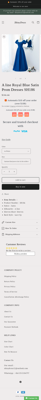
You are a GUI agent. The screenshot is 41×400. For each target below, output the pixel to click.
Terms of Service (10, 292)
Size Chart (8, 341)
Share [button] (6, 194)
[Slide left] (15, 78)
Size (3, 157)
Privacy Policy (9, 286)
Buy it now (20, 187)
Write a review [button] (20, 253)
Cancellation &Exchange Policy (16, 297)
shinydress (22, 396)
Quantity (5, 167)
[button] (2, 22)
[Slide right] (25, 78)
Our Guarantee (10, 322)
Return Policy (9, 281)
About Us (7, 311)
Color (4, 147)
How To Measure (10, 352)
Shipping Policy (10, 276)
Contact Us (8, 317)
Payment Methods (11, 327)
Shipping (12, 106)
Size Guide (6, 139)
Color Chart (8, 347)
